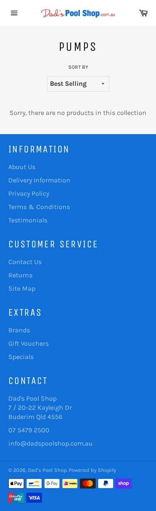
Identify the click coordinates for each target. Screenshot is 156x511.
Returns (20, 275)
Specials (21, 357)
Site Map (21, 288)
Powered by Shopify (92, 470)
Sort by (78, 67)
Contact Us (25, 262)
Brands (19, 330)
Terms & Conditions (39, 207)
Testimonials (27, 220)
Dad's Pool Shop (47, 470)
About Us (21, 167)
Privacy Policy (28, 193)
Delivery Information (39, 180)
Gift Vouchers (28, 343)
